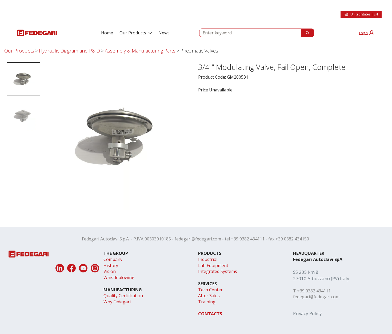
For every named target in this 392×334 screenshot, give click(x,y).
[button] (366, 32)
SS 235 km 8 (305, 272)
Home (107, 33)
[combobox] (248, 33)
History (110, 265)
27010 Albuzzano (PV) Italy (321, 278)
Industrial (207, 259)
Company (112, 259)
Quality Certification (123, 296)
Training (206, 302)
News (164, 33)
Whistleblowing (118, 277)
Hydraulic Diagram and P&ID (69, 50)
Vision (109, 271)
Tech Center (210, 290)
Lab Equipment (213, 265)
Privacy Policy (307, 313)
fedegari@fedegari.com (198, 239)
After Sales (209, 296)
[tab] (23, 78)
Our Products (132, 33)
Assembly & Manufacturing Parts (140, 50)
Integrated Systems (217, 271)
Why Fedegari (117, 302)
